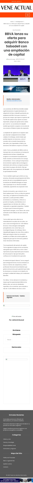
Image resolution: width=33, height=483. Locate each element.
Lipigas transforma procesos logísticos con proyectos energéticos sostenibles (15, 429)
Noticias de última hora (14, 101)
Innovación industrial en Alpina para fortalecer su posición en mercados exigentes (16, 424)
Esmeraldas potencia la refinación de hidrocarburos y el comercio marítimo (13, 419)
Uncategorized (17, 30)
